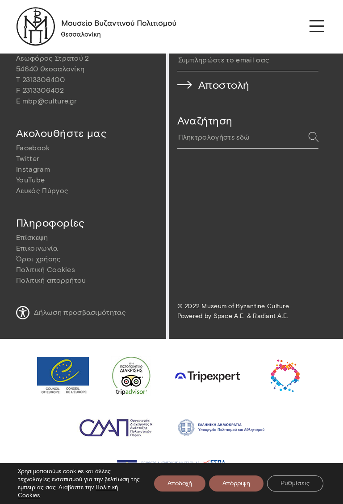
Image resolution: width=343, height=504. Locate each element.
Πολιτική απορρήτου (51, 280)
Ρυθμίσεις (295, 483)
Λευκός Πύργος (42, 190)
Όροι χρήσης (38, 259)
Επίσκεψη (32, 237)
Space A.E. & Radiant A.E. (251, 316)
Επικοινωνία (37, 248)
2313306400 (43, 79)
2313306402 (43, 90)
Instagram (33, 169)
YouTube (30, 180)
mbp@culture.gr (49, 101)
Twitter (27, 158)
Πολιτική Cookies (45, 269)
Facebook (33, 148)
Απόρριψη (236, 483)
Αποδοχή (179, 483)
